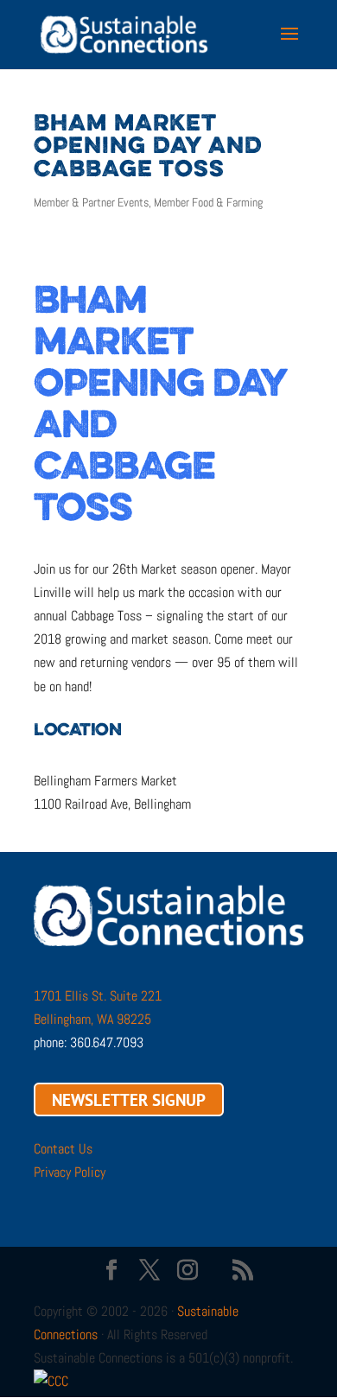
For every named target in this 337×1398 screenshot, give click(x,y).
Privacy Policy (69, 1172)
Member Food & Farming (208, 202)
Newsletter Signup (129, 1099)
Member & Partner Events (91, 202)
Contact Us (63, 1149)
